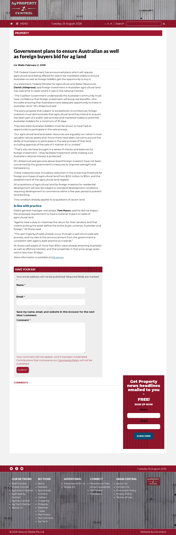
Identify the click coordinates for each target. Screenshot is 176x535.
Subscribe (144, 436)
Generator (160, 531)
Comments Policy (68, 360)
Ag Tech (43, 521)
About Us (17, 507)
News (41, 483)
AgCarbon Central (22, 490)
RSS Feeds (96, 490)
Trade (41, 511)
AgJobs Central (21, 500)
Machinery (44, 514)
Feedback (96, 493)
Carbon (42, 497)
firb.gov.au (57, 257)
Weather (43, 507)
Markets (42, 487)
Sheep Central (20, 487)
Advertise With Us (74, 483)
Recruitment (45, 518)
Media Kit (69, 487)
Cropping (43, 500)
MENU (24, 23)
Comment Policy (126, 490)
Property (43, 504)
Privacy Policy (124, 493)
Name (20, 285)
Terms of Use (124, 497)
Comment (23, 320)
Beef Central (19, 483)
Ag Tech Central (21, 504)
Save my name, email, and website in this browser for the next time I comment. (55, 313)
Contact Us (122, 487)
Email (20, 296)
